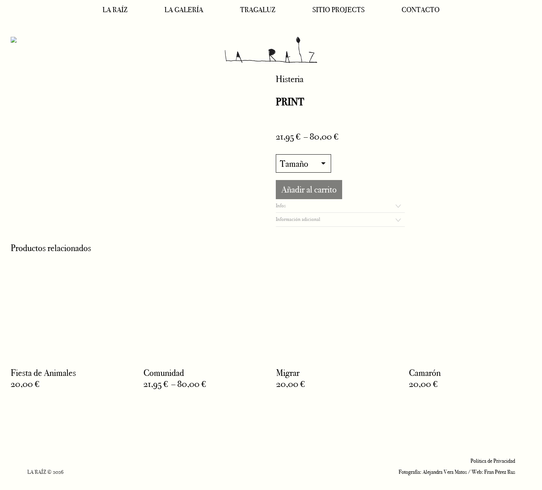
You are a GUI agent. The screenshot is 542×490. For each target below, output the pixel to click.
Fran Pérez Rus (499, 472)
